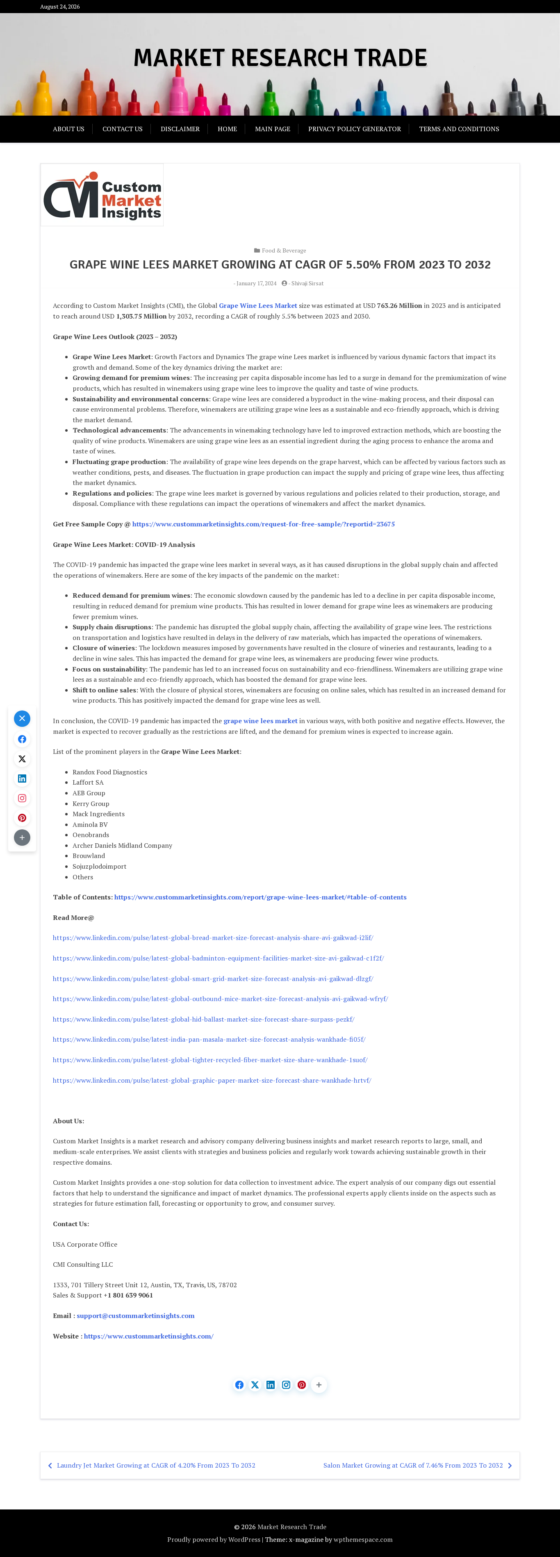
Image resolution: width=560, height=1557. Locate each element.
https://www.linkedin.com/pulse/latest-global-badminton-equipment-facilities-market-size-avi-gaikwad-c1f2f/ (218, 958)
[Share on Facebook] (239, 1384)
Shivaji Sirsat (307, 283)
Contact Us (122, 128)
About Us (68, 128)
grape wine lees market (260, 720)
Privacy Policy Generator (354, 128)
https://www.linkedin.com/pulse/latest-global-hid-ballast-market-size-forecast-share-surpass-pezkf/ (204, 1019)
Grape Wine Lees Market (258, 305)
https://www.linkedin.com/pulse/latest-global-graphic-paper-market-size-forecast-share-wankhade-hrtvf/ (212, 1080)
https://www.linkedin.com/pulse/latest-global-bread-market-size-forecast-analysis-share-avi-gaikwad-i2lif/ (213, 937)
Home (227, 128)
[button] (319, 1385)
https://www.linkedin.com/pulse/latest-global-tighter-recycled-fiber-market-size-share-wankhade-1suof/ (210, 1059)
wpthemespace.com (363, 1539)
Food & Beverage (284, 250)
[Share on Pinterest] (301, 1384)
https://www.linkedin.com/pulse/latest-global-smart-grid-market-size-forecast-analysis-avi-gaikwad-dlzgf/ (213, 978)
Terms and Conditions (459, 128)
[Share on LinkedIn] (270, 1384)
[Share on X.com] (255, 1384)
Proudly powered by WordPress (213, 1539)
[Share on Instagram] (286, 1384)
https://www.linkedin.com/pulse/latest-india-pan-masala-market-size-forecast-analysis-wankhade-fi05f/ (209, 1039)
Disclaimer (180, 128)
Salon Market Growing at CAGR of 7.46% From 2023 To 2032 (413, 1465)
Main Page (272, 128)
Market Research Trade (280, 58)
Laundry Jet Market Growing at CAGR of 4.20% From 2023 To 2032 (156, 1465)
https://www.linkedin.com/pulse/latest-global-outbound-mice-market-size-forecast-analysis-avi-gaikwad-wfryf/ (220, 998)
